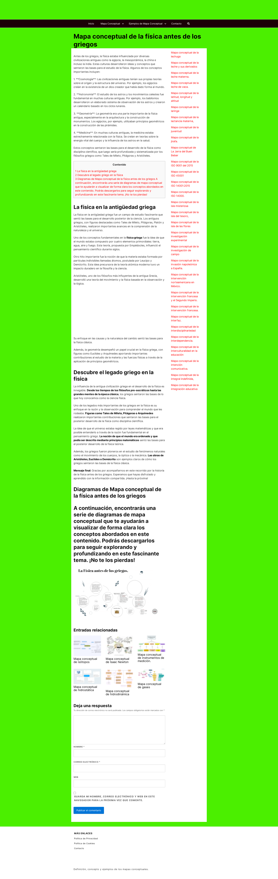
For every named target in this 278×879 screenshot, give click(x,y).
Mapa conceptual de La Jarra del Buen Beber (183, 151)
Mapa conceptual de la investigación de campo (185, 250)
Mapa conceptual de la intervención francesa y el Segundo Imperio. (185, 296)
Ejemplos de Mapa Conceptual (145, 23)
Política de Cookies (84, 843)
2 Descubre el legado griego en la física (99, 175)
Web (76, 777)
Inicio (91, 23)
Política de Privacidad (86, 838)
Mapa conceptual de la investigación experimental (185, 236)
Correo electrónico (87, 762)
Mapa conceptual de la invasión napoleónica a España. (185, 264)
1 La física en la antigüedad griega (95, 171)
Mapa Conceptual (110, 23)
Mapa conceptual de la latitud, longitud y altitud (185, 97)
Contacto (176, 23)
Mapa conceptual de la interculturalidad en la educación (185, 350)
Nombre (79, 747)
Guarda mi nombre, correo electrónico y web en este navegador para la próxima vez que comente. (114, 798)
